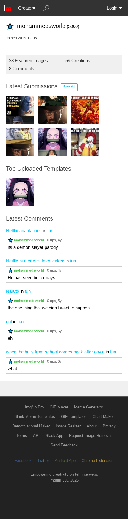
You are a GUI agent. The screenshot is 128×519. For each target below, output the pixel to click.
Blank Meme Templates (34, 416)
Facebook (23, 460)
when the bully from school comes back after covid (55, 351)
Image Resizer (68, 426)
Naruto (12, 291)
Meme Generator (88, 407)
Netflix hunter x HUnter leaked (35, 260)
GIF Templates (74, 416)
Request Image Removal (90, 435)
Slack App (54, 435)
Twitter (43, 460)
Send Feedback (64, 445)
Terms (21, 435)
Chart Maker (103, 416)
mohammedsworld (29, 240)
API (36, 435)
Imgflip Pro (34, 407)
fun (50, 230)
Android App (65, 460)
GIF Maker (59, 407)
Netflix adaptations (24, 230)
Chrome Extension (97, 460)
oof (9, 321)
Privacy (109, 426)
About (92, 426)
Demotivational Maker (31, 426)
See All (69, 87)
